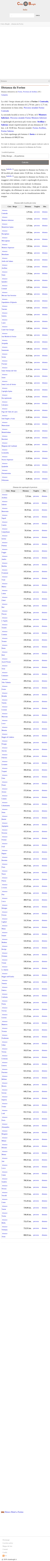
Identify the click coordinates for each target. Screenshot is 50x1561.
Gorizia (4, 1018)
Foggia (4, 552)
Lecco (4, 1168)
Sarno (3, 377)
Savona (4, 1093)
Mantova (4, 1024)
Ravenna (4, 860)
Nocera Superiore (7, 460)
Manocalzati (6, 425)
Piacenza (4, 1072)
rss (5, 1555)
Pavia (3, 1120)
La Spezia (5, 970)
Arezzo (4, 792)
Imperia (4, 1100)
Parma (4, 1004)
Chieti (4, 600)
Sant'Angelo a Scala (8, 419)
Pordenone (5, 1038)
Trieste (4, 963)
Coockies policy (8, 1543)
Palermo (4, 758)
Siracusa (4, 833)
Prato (3, 867)
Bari (3, 607)
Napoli (4, 518)
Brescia (4, 1086)
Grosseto (4, 764)
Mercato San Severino (9, 295)
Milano (4, 1141)
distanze (4, 210)
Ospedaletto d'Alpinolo (9, 302)
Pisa (3, 894)
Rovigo (4, 949)
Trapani (4, 771)
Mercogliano (6, 241)
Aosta (32, 134)
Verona (4, 1052)
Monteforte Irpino (7, 227)
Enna (3, 778)
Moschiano (5, 254)
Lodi (3, 1113)
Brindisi (4, 696)
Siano (3, 275)
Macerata (5, 717)
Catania (4, 799)
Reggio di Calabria (8, 737)
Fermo (4, 689)
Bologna (4, 908)
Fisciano (4, 364)
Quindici (4, 282)
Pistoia (4, 881)
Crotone (4, 710)
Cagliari (4, 922)
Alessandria (5, 1127)
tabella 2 (10, 176)
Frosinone (5, 573)
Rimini (4, 819)
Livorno (4, 888)
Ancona (4, 751)
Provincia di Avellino (30, 92)
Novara (4, 1189)
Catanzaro (5, 675)
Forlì (3, 847)
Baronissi (5, 439)
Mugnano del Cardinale (9, 446)
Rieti (3, 655)
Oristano (4, 956)
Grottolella (5, 453)
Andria (4, 559)
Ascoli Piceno (6, 662)
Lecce (3, 723)
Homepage (6, 1540)
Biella (3, 1223)
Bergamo (5, 1134)
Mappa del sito (7, 1546)
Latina (4, 593)
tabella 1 (10, 169)
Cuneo (4, 1175)
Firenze (4, 840)
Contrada (44, 101)
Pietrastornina (6, 473)
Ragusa (4, 853)
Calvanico (5, 405)
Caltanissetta (6, 805)
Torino (4, 1216)
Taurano (4, 309)
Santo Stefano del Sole (9, 371)
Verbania (4, 1230)
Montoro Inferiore (8, 220)
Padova (4, 990)
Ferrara (4, 915)
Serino (4, 357)
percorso (37, 212)
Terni (3, 669)
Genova (4, 1065)
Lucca (4, 901)
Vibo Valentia (6, 682)
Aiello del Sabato (7, 261)
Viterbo (4, 703)
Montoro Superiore (8, 247)
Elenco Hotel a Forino (14, 1512)
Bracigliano (5, 234)
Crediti (5, 1552)
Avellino (41, 121)
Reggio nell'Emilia (8, 977)
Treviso (4, 1011)
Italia (25, 9)
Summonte (5, 350)
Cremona (5, 1059)
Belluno (4, 1079)
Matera (4, 587)
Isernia (4, 539)
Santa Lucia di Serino (9, 384)
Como (4, 1202)
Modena (4, 942)
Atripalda (5, 343)
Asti (3, 1161)
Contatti (5, 1549)
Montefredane (6, 432)
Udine (4, 1045)
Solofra (4, 316)
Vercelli (4, 1195)
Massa (4, 929)
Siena (3, 812)
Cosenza (4, 634)
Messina (4, 730)
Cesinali (4, 289)
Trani (3, 580)
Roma (3, 648)
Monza (4, 1154)
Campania (4, 95)
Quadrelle (5, 466)
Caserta (4, 525)
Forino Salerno (7, 131)
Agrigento (5, 826)
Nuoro (4, 874)
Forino (20, 92)
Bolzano (4, 1148)
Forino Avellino (39, 128)
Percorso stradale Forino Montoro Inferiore (28, 118)
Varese (4, 1209)
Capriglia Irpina (7, 391)
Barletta (4, 566)
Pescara (4, 614)
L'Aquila (4, 621)
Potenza (4, 546)
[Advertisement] (25, 52)
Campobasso (6, 532)
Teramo (4, 641)
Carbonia (5, 997)
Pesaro (4, 785)
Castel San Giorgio (8, 330)
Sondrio (4, 1182)
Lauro (4, 323)
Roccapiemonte (7, 398)
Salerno (4, 125)
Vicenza (4, 1031)
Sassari (4, 935)
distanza (44, 212)
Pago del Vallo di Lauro (9, 412)
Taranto (4, 628)
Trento (4, 1106)
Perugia (4, 744)
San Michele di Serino (9, 336)
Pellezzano (5, 480)
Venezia (4, 983)
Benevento (5, 511)
